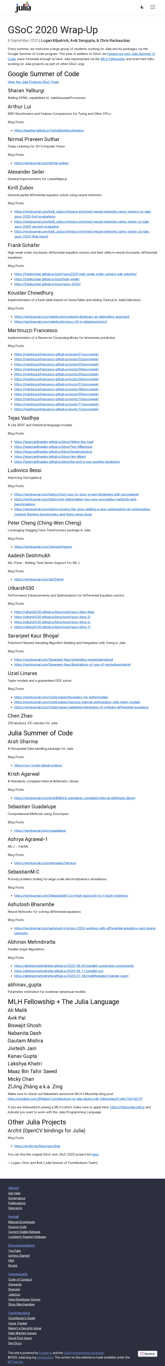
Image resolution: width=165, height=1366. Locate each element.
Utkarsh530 (21, 588)
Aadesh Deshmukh (29, 556)
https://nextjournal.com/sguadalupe (40, 831)
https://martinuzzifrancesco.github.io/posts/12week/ (56, 409)
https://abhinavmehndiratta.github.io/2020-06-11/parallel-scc (59, 971)
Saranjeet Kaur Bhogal (33, 636)
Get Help (14, 1193)
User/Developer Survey (24, 1299)
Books (12, 1266)
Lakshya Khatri (25, 1064)
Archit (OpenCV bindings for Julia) (47, 1131)
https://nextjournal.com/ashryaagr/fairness (45, 863)
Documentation (21, 1245)
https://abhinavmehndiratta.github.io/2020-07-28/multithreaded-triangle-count (71, 976)
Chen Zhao (20, 716)
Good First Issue (20, 1338)
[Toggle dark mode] (142, 7)
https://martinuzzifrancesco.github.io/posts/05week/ (56, 374)
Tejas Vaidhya (23, 418)
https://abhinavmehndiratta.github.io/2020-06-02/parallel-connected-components (74, 966)
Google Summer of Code (43, 74)
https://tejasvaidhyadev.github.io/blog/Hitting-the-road (53, 442)
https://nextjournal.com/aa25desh (39, 579)
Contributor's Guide (21, 1318)
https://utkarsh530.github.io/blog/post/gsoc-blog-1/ (52, 627)
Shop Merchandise (21, 1304)
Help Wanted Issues (22, 1333)
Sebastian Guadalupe (32, 807)
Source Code (17, 1227)
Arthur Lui (19, 107)
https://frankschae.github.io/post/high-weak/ (47, 279)
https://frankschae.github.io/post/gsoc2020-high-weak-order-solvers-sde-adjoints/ (75, 274)
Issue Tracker (18, 1323)
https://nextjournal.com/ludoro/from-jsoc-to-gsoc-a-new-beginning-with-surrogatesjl (76, 494)
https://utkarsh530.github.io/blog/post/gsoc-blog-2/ (52, 622)
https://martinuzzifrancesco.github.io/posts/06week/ (56, 379)
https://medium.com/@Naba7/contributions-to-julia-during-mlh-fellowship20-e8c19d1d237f (75, 1099)
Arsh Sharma (23, 742)
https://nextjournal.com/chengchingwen (43, 547)
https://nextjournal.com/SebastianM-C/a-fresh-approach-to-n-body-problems (71, 896)
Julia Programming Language (84, 1353)
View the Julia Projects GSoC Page (33, 82)
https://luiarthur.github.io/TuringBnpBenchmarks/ (49, 130)
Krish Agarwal (24, 774)
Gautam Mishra (25, 1041)
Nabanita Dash (24, 1033)
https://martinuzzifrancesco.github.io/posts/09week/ (56, 394)
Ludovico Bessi (24, 470)
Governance (16, 1198)
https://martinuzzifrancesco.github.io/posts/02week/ (56, 359)
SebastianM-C (24, 872)
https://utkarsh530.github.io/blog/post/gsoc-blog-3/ (52, 617)
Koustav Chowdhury (30, 293)
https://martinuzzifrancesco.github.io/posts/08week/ (56, 389)
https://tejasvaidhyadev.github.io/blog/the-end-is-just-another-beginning (67, 462)
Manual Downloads (21, 1222)
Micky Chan (21, 1079)
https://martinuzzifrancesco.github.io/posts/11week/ (56, 404)
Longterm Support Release (27, 1237)
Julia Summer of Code (40, 733)
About (13, 1188)
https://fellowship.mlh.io (127, 1107)
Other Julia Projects (37, 1122)
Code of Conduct (20, 1279)
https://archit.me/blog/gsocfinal (37, 1146)
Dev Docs (15, 1343)
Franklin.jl (45, 1353)
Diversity (14, 1289)
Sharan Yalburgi (26, 91)
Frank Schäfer (24, 245)
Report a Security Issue (24, 1328)
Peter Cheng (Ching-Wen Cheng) (44, 523)
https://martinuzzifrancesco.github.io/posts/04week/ (56, 369)
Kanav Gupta (22, 1056)
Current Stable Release (24, 1232)
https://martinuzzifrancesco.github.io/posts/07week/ (56, 384)
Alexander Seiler (26, 172)
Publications (17, 1203)
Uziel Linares (22, 673)
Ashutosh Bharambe (31, 904)
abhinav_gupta (24, 985)
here (95, 1154)
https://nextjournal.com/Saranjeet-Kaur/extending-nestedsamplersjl (63, 660)
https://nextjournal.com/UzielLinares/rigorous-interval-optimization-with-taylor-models (77, 702)
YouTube (14, 1251)
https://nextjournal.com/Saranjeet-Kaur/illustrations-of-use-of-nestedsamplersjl (72, 664)
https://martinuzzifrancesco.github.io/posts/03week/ (56, 364)
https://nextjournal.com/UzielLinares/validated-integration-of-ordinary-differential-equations (81, 707)
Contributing (19, 1313)
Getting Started (19, 1256)
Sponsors (15, 1208)
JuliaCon (14, 1294)
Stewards (15, 1284)
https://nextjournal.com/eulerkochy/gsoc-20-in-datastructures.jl (60, 322)
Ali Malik (17, 1010)
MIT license (15, 1362)
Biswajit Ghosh (24, 1025)
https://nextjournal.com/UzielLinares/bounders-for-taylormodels (61, 697)
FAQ (11, 1261)
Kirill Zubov (20, 188)
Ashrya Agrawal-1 (28, 839)
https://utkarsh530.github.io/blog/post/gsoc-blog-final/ (54, 612)
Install (13, 1217)
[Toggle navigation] (152, 7)
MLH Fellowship (113, 59)
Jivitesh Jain (22, 1048)
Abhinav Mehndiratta (31, 942)
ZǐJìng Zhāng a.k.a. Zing (35, 1087)
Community (18, 1274)
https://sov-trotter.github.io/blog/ (38, 765)
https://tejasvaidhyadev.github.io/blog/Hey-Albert (50, 457)
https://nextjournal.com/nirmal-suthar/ (41, 163)
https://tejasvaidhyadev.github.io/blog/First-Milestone (53, 447)
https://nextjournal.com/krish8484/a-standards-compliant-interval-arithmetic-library (74, 798)
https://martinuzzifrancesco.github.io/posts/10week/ (56, 399)
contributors (45, 1357)
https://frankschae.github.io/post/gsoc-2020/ (47, 284)
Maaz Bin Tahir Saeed (32, 1071)
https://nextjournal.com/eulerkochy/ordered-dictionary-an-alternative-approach (72, 317)
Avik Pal (17, 1018)
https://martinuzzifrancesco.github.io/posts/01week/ (56, 354)
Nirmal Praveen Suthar (34, 139)
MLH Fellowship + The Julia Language (63, 1002)
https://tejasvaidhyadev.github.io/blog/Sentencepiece (53, 452)
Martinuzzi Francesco (32, 330)
